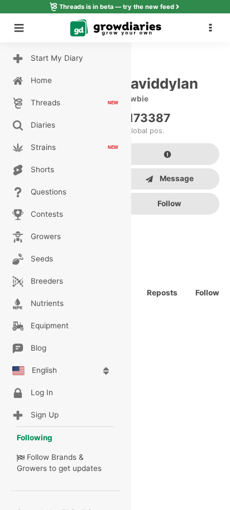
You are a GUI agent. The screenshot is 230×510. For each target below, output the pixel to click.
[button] (213, 28)
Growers (32, 468)
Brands (63, 457)
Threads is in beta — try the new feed (116, 7)
